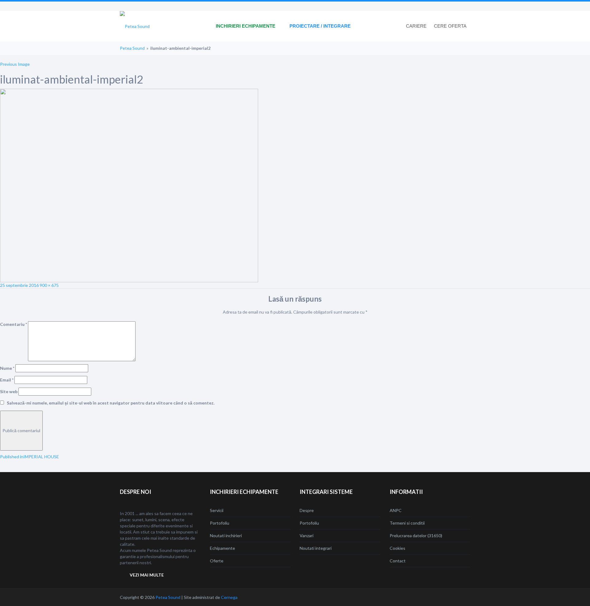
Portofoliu (219, 523)
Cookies (397, 548)
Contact (398, 560)
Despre (307, 510)
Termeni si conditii (407, 523)
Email (7, 379)
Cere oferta (450, 26)
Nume (7, 368)
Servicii (216, 510)
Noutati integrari (316, 548)
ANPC (396, 510)
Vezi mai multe (147, 574)
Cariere (416, 26)
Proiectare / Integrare (320, 26)
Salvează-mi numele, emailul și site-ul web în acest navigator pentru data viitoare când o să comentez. (110, 402)
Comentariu (13, 324)
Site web (9, 391)
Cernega (229, 597)
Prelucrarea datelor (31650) (416, 535)
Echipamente (222, 548)
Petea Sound (132, 48)
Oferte (216, 560)
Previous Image (15, 64)
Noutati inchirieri (226, 535)
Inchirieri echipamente (245, 26)
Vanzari (306, 535)
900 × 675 (49, 285)
